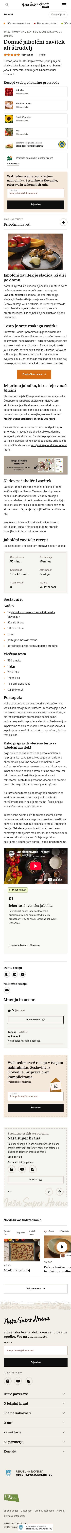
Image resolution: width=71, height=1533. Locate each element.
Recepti (16, 32)
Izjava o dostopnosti (14, 1516)
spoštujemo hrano (45, 526)
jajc (6, 350)
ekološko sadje (12, 405)
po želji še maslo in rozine (22, 640)
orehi (50, 504)
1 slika (42, 55)
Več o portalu (15, 1157)
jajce (12, 666)
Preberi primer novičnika (19, 1082)
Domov (7, 32)
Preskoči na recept (32, 374)
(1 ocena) (28, 55)
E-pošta (14, 190)
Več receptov (33, 1288)
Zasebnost (26, 1511)
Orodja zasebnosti (44, 1511)
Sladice (27, 32)
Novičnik (33, 1179)
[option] (36, 252)
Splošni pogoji (11, 1511)
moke (18, 660)
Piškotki (60, 1511)
